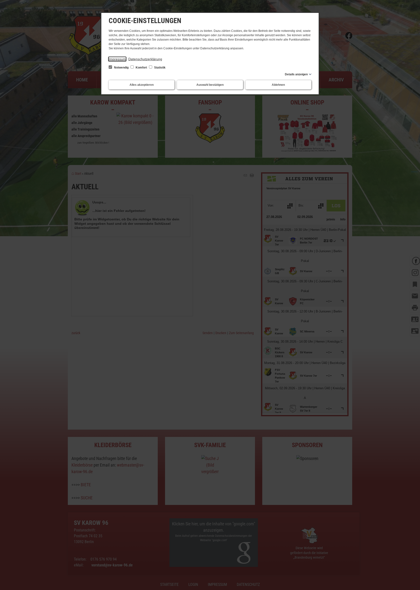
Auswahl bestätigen (210, 85)
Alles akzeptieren (142, 85)
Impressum (117, 59)
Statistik (159, 67)
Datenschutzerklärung (145, 59)
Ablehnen (278, 85)
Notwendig (121, 67)
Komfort (141, 67)
